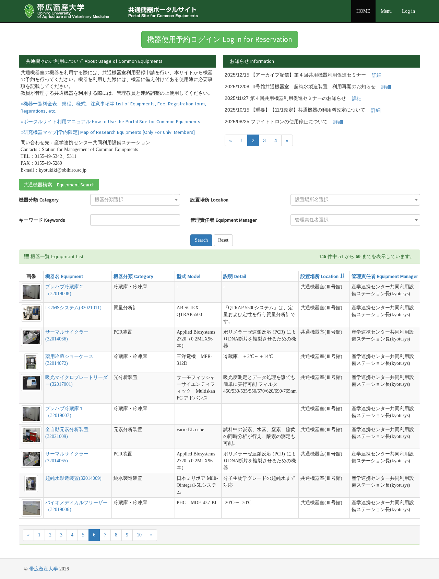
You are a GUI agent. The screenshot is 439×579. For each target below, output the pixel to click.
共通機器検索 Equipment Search (59, 184)
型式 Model (188, 276)
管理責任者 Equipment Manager (223, 220)
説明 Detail (234, 276)
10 (139, 534)
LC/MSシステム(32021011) (73, 307)
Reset (223, 240)
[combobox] (135, 200)
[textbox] (133, 199)
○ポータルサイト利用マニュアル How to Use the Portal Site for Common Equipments (110, 121)
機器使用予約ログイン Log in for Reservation (219, 39)
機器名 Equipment (64, 276)
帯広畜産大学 (43, 568)
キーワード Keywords (42, 220)
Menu (386, 11)
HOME (363, 11)
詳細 (376, 75)
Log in (408, 11)
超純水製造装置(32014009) (73, 478)
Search (201, 240)
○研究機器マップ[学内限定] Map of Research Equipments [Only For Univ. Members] (108, 132)
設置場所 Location (209, 199)
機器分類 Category (39, 199)
